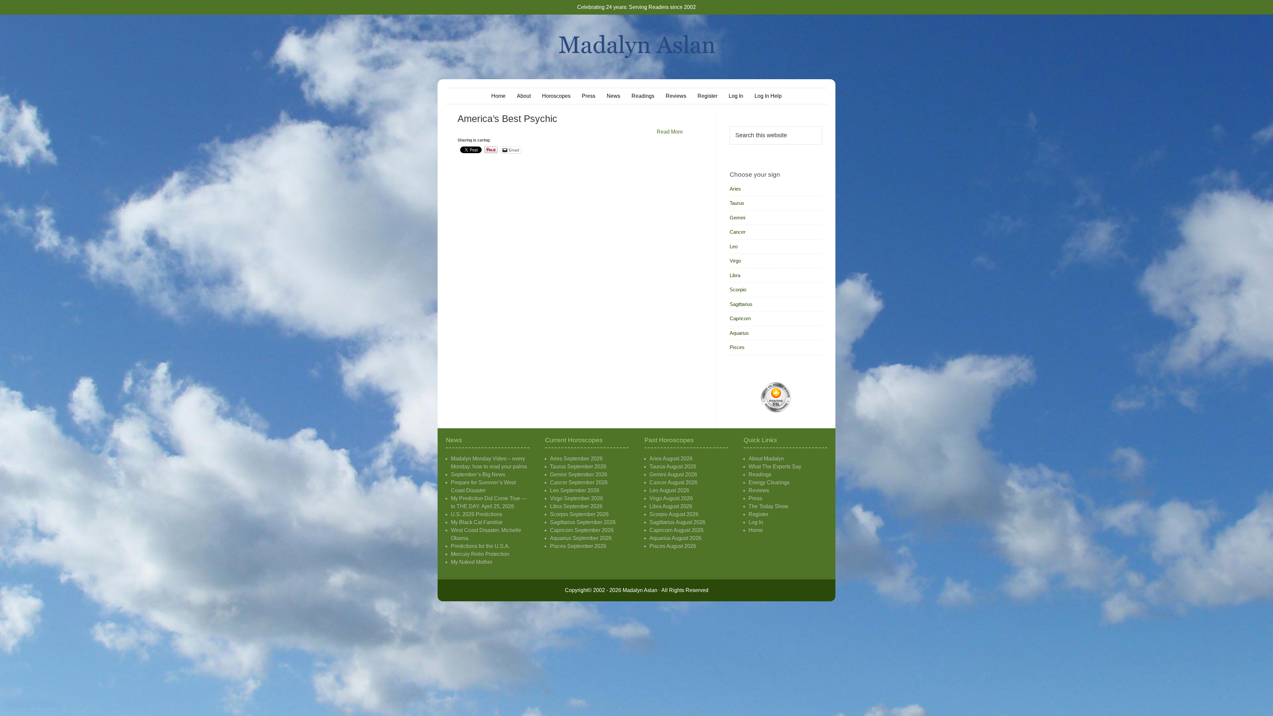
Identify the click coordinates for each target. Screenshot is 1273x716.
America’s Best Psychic (507, 118)
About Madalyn (766, 458)
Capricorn (740, 318)
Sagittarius (741, 304)
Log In (756, 522)
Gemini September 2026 (578, 474)
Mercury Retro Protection (480, 554)
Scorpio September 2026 (579, 514)
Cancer (738, 232)
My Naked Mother (471, 562)
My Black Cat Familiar (477, 522)
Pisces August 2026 (672, 546)
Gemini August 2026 (673, 474)
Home (756, 530)
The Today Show (768, 506)
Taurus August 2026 (672, 466)
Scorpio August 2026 (673, 514)
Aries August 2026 (671, 458)
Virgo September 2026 (576, 498)
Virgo (735, 261)
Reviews (759, 490)
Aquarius (739, 333)
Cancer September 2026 (579, 482)
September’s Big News (478, 474)
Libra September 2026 (576, 506)
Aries (735, 189)
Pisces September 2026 (578, 546)
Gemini (737, 217)
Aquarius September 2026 (581, 538)
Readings (760, 474)
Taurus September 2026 (578, 466)
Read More (670, 132)
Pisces (737, 347)
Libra (735, 275)
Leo (734, 246)
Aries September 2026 (576, 458)
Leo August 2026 (669, 490)
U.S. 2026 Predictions (476, 514)
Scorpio (738, 289)
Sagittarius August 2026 (677, 522)
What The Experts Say (775, 466)
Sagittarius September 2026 (583, 522)
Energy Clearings (769, 482)
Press (755, 498)
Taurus (737, 203)
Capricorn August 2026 (676, 530)
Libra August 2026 (670, 506)
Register (758, 514)
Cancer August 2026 (673, 482)
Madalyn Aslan (636, 47)
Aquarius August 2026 (675, 538)
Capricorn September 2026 (582, 530)
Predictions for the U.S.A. (480, 546)
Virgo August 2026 (671, 498)
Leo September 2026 (574, 490)
